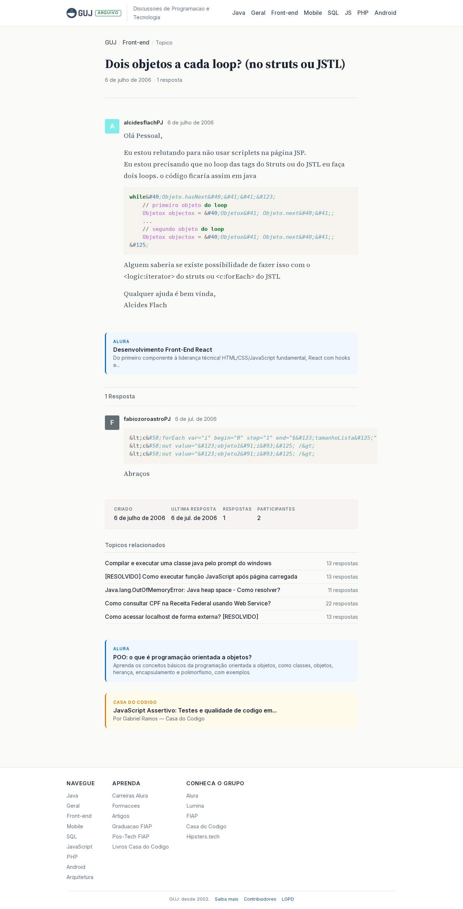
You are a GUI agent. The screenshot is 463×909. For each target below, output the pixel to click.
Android (385, 12)
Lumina (195, 806)
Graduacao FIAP (132, 826)
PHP (363, 12)
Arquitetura (80, 877)
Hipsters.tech (203, 836)
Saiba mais (226, 899)
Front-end (136, 42)
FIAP (192, 816)
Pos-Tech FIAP (130, 836)
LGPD (288, 899)
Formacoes (126, 806)
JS (348, 12)
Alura (192, 795)
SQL (333, 12)
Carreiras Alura (130, 795)
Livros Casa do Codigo (140, 847)
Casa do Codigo (206, 826)
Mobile (313, 12)
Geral (258, 12)
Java (238, 12)
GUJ (110, 42)
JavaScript (79, 847)
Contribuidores (260, 899)
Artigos (120, 816)
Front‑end (284, 12)
